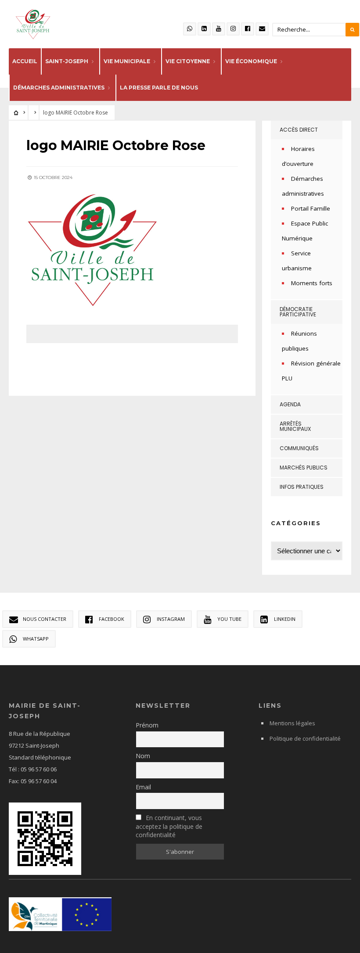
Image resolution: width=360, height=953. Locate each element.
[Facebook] (247, 29)
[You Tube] (218, 29)
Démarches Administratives (58, 87)
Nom (143, 756)
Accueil (24, 61)
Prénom (147, 725)
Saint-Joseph (66, 61)
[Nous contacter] (262, 29)
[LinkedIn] (204, 29)
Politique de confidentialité (305, 738)
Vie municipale (127, 61)
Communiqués (299, 448)
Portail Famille (310, 208)
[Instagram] (233, 29)
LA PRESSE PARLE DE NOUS (159, 87)
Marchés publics (304, 467)
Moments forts (311, 283)
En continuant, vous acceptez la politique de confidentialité (169, 826)
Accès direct (299, 129)
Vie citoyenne (188, 61)
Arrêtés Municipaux (295, 426)
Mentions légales (292, 723)
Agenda (290, 404)
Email (143, 787)
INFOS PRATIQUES (302, 487)
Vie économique (251, 61)
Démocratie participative (298, 311)
